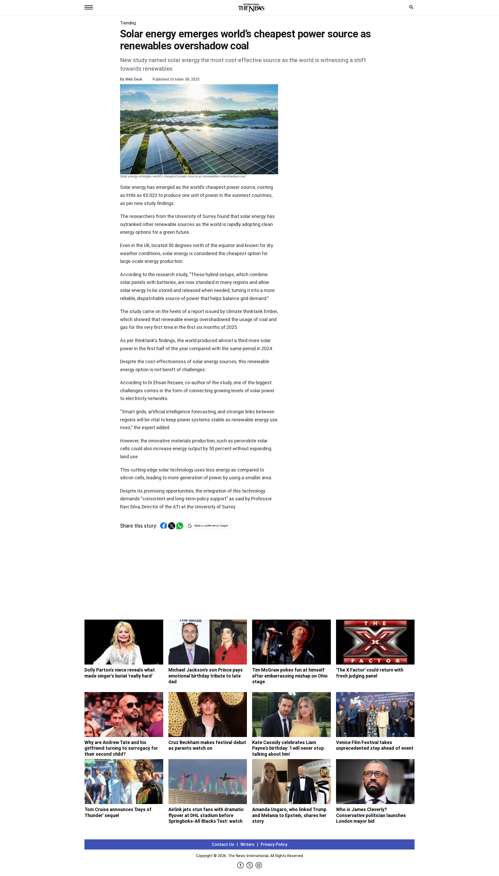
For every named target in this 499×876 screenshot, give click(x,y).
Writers (247, 844)
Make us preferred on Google (211, 525)
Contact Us (223, 844)
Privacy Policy (274, 844)
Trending (128, 23)
